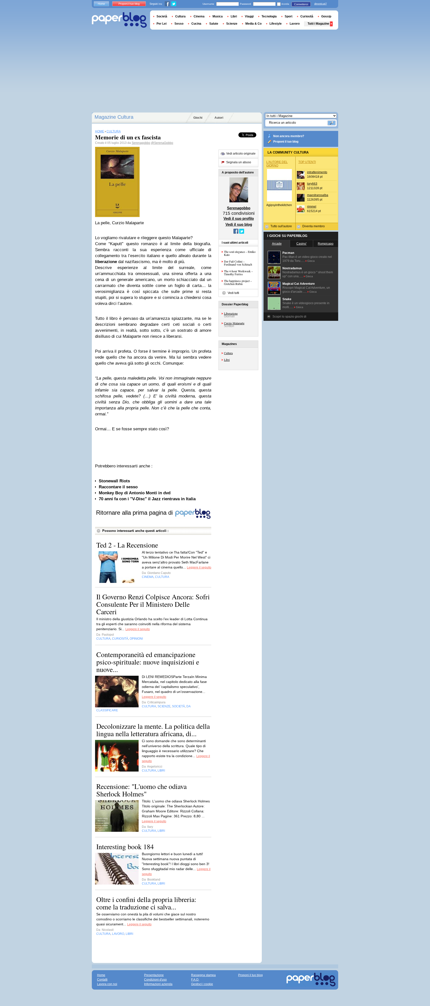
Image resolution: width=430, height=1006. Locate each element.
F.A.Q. (195, 979)
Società (162, 16)
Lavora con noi (107, 984)
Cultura (228, 353)
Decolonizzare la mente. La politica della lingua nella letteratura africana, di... (153, 729)
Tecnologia (269, 16)
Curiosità (306, 16)
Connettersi (301, 4)
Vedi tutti (233, 293)
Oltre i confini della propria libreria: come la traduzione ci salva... (146, 902)
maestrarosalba (317, 195)
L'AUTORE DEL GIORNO (277, 163)
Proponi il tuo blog (285, 141)
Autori (219, 117)
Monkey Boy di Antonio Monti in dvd (134, 493)
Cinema (199, 16)
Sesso (178, 23)
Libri (227, 360)
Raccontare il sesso (118, 487)
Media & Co (253, 23)
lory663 (312, 183)
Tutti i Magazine (318, 23)
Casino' (301, 243)
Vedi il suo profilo (238, 218)
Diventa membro (313, 226)
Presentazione (154, 975)
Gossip (326, 16)
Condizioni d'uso (155, 979)
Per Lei (161, 23)
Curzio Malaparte (234, 323)
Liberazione (231, 313)
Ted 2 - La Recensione (127, 545)
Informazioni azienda (158, 984)
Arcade (277, 243)
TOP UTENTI (307, 162)
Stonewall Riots (114, 481)
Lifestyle (275, 23)
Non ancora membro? (288, 136)
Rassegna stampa (203, 975)
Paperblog (119, 20)
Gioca (311, 260)
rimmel (311, 206)
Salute (213, 23)
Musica (218, 16)
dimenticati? (320, 3)
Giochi (197, 117)
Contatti (102, 979)
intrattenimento (317, 172)
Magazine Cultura (114, 117)
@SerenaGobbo (162, 143)
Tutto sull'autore (281, 226)
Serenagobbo (141, 143)
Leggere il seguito (199, 567)
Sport (288, 16)
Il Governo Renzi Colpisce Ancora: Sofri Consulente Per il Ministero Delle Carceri (153, 604)
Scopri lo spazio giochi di (289, 316)
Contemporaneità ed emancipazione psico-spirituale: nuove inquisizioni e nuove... (147, 662)
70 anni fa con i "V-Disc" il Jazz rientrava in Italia (147, 499)
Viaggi (249, 16)
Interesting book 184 (125, 846)
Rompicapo (325, 243)
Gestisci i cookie (202, 984)
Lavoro (295, 23)
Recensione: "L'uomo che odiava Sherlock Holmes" (141, 790)
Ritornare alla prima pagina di (135, 512)
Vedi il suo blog (238, 224)
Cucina (196, 23)
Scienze (231, 23)
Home (101, 3)
